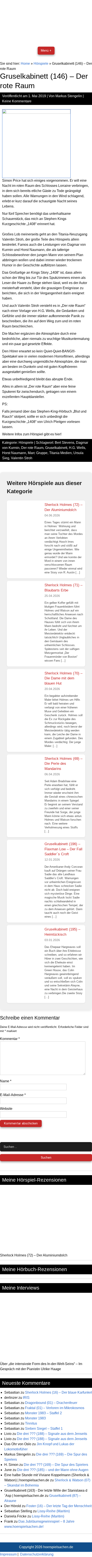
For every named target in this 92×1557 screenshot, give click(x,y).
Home (25, 63)
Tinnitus (31, 1423)
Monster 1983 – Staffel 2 (43, 1413)
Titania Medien (60, 453)
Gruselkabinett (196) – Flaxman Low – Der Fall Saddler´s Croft (63, 849)
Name (5, 1081)
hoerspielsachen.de (58, 1547)
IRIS (26, 1397)
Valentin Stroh (21, 458)
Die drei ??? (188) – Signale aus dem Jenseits (52, 1434)
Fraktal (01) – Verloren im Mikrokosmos (54, 1408)
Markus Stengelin (68, 96)
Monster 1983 (35, 1418)
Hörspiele (41, 63)
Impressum (8, 1554)
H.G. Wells (77, 448)
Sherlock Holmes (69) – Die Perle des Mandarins (63, 764)
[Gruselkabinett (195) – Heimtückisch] (25, 941)
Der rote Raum (32, 448)
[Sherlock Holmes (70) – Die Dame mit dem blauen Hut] (25, 685)
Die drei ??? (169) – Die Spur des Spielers (56, 1464)
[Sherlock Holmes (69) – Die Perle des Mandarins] (25, 770)
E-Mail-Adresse (13, 1095)
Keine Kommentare (16, 101)
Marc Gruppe (37, 453)
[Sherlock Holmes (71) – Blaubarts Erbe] (25, 597)
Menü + (46, 50)
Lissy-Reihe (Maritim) (53, 1511)
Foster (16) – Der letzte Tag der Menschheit (59, 1506)
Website (6, 1108)
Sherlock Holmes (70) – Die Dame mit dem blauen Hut (63, 678)
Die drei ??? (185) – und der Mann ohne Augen (52, 1470)
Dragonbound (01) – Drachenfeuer (51, 1403)
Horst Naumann (14, 453)
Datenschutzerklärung (36, 1554)
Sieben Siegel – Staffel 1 (44, 1428)
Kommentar (10, 1039)
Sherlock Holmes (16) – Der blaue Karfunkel (58, 1392)
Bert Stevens (64, 442)
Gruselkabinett (56, 448)
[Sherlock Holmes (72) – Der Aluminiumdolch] (25, 517)
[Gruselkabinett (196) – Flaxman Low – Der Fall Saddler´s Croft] (25, 856)
